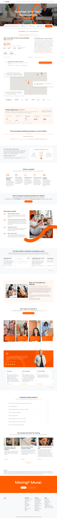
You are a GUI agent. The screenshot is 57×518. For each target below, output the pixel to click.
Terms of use (47, 498)
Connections (37, 504)
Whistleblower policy (48, 505)
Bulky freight (37, 506)
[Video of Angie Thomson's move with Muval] (22, 331)
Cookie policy (47, 504)
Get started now (28, 201)
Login (26, 510)
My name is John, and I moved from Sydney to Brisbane (10, 448)
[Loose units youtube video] (8, 263)
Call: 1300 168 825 (32, 487)
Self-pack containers (38, 505)
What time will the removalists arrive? (15, 412)
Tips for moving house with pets (45, 447)
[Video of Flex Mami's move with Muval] (47, 331)
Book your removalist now (28, 313)
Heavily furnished (48, 156)
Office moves (37, 507)
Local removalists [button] (19, 1)
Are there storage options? (13, 406)
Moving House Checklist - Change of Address (27, 447)
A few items (33, 26)
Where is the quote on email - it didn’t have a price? (17, 421)
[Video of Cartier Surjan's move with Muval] (35, 331)
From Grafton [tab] (28, 133)
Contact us (26, 506)
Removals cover (37, 502)
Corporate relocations (38, 503)
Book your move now (46, 111)
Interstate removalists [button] (26, 1)
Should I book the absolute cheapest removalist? (16, 424)
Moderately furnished (41, 156)
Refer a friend (27, 505)
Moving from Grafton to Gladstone (28, 136)
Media (26, 502)
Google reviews (42, 310)
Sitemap (26, 509)
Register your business (28, 498)
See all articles (28, 462)
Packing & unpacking (38, 508)
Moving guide (27, 504)
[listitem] (10, 118)
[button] (30, 94)
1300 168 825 (43, 1)
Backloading (37, 509)
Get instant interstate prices (45, 62)
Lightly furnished (33, 156)
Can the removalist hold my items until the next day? (17, 418)
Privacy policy (47, 503)
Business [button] (37, 1)
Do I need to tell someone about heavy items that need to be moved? (20, 403)
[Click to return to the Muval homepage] (6, 1)
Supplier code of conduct (49, 506)
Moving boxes (37, 510)
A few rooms (25, 26)
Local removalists (37, 498)
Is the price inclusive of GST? (13, 415)
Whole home (17, 26)
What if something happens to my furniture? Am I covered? (18, 409)
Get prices (48, 26)
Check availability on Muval (42, 52)
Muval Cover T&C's (48, 502)
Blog (25, 507)
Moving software (27, 508)
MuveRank (26, 503)
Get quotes (50, 1)
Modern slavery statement (49, 507)
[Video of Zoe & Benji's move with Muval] (10, 331)
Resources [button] (33, 1)
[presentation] (49, 270)
